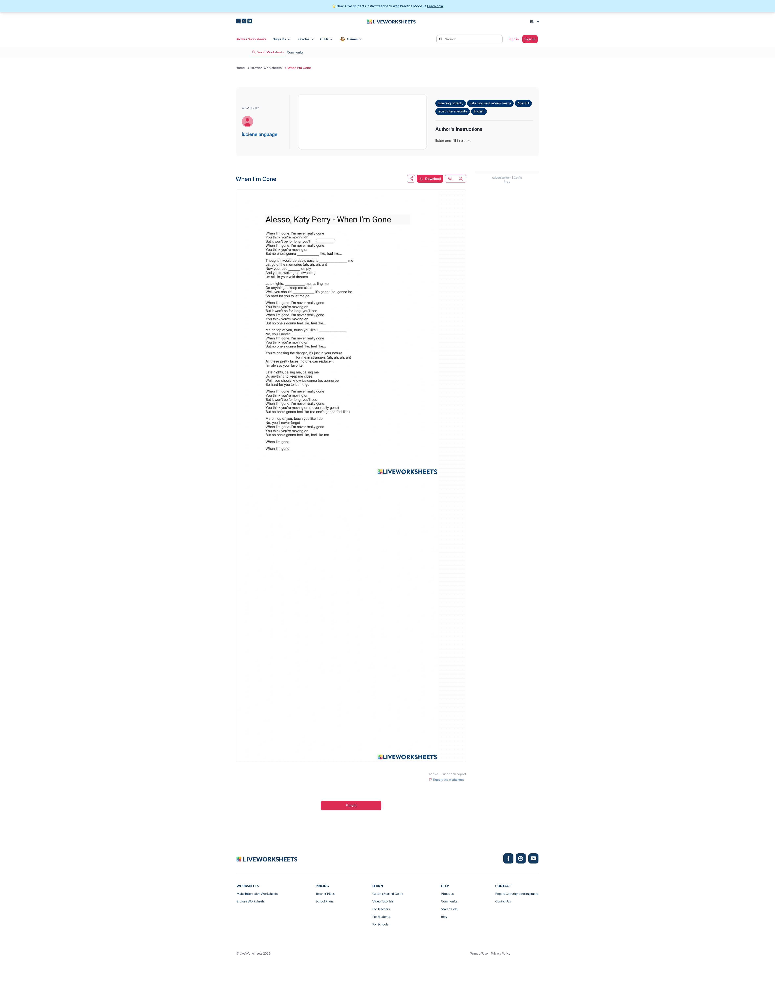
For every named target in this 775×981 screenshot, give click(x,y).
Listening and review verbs (490, 103)
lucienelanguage (260, 134)
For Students (381, 916)
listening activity (450, 103)
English (478, 111)
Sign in (514, 39)
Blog (444, 916)
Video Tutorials (383, 901)
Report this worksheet (448, 779)
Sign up (530, 39)
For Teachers (381, 909)
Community (449, 901)
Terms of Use (479, 953)
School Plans (324, 901)
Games (352, 39)
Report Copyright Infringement (516, 893)
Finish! (351, 805)
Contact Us (503, 901)
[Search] (441, 38)
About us (447, 893)
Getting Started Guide (387, 893)
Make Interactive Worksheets (257, 893)
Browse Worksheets (251, 39)
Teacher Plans (325, 893)
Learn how (435, 6)
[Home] (391, 21)
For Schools (380, 924)
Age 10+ (523, 103)
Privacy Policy (500, 953)
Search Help (449, 909)
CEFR (324, 39)
